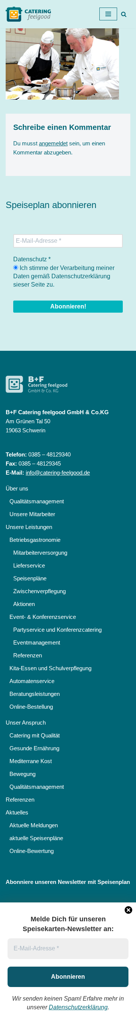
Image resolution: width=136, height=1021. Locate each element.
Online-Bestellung (31, 706)
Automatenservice (31, 681)
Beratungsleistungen (34, 694)
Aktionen (24, 604)
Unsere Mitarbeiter (32, 514)
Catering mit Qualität (34, 735)
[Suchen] (124, 14)
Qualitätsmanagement (36, 501)
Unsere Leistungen (29, 527)
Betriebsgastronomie (34, 540)
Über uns (17, 488)
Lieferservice (29, 565)
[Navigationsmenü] (108, 14)
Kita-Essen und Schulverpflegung (50, 668)
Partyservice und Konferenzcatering (57, 629)
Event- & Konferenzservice (42, 617)
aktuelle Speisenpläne (36, 838)
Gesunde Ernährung (34, 748)
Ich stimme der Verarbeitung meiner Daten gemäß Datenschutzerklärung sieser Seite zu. (63, 276)
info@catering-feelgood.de (58, 472)
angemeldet (53, 143)
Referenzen (27, 655)
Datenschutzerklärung (78, 1007)
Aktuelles (17, 812)
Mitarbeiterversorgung (40, 552)
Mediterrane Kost (30, 761)
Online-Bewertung (31, 851)
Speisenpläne (29, 578)
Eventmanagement (36, 642)
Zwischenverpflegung (39, 591)
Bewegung (22, 774)
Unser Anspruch (26, 722)
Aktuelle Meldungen (33, 825)
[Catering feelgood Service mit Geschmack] (30, 14)
